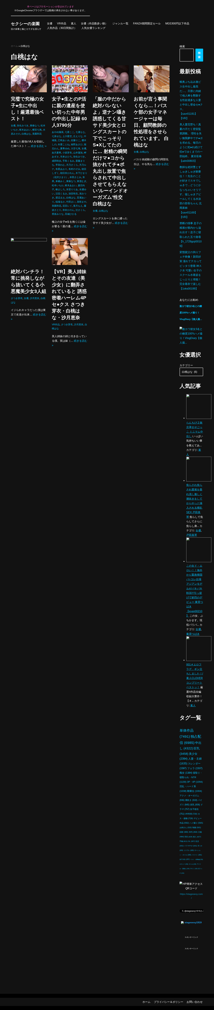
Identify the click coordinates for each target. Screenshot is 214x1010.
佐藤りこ (75, 140)
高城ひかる (71, 214)
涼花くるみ (61, 193)
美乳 (195, 804)
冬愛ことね (64, 144)
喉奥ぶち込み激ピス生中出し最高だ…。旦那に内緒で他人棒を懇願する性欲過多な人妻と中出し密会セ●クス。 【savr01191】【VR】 (191, 100)
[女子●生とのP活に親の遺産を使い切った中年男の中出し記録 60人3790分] (70, 78)
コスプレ (189, 850)
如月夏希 (56, 152)
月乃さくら (72, 164)
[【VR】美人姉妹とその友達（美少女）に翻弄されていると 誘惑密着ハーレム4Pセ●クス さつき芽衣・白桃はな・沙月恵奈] (70, 251)
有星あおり (61, 169)
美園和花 (37, 133)
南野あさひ (77, 144)
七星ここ (69, 132)
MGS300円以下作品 (177, 23)
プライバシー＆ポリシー (168, 1001)
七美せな (56, 136)
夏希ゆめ (65, 148)
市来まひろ (66, 156)
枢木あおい (25, 129)
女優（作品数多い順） (94, 23)
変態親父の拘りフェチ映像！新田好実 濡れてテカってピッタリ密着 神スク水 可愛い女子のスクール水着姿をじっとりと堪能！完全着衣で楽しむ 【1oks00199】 (191, 270)
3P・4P (195, 781)
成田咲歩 (56, 160)
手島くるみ (68, 160)
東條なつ (34, 125)
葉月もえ (78, 205)
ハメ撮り (196, 823)
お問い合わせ (195, 1001)
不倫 (183, 841)
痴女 (186, 772)
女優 (49, 23)
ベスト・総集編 (196, 859)
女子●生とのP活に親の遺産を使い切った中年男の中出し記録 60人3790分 (69, 112)
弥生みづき (23, 125)
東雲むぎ (81, 181)
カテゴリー (186, 365)
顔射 (184, 832)
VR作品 (61, 23)
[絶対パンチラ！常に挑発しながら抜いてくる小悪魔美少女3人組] (29, 251)
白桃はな (26, 133)
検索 (182, 46)
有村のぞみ (74, 169)
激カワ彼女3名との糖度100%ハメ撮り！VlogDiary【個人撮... (191, 312)
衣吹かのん (68, 210)
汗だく (194, 868)
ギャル (192, 864)
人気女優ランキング (93, 28)
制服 (196, 827)
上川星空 (67, 136)
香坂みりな (58, 214)
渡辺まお (60, 197)
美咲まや (81, 201)
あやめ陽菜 (58, 132)
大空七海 (75, 148)
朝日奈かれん (67, 173)
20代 (193, 832)
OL (191, 841)
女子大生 (185, 859)
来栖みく (60, 181)
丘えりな (78, 136)
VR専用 (191, 814)
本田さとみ (75, 177)
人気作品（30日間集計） (62, 28)
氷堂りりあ (72, 189)
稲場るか (60, 201)
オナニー (184, 864)
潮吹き (191, 800)
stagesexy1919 (193, 922)
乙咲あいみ (64, 140)
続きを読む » (38, 146)
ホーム (14, 46)
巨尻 (188, 837)
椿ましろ (60, 189)
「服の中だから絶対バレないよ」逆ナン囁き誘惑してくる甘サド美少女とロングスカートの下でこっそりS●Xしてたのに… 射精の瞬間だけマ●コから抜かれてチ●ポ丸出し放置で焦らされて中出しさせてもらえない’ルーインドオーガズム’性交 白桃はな (110, 151)
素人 (73, 23)
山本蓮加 (78, 152)
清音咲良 (73, 193)
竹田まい (71, 201)
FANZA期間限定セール (147, 23)
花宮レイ (67, 205)
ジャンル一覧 (120, 23)
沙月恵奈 (34, 298)
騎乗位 (194, 791)
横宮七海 (37, 129)
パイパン (197, 855)
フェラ (194, 768)
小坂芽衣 (67, 152)
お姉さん (186, 827)
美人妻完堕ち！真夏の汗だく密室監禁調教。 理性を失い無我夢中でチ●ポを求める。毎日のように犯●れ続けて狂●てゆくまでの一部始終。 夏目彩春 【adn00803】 (191, 142)
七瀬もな (80, 132)
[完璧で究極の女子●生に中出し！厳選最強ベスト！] (29, 78)
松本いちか (58, 185)
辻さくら (80, 210)
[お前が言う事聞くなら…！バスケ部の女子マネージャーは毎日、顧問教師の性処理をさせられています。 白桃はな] (152, 78)
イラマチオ (190, 846)
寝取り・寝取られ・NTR (191, 777)
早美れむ (60, 164)
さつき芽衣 (17, 298)
